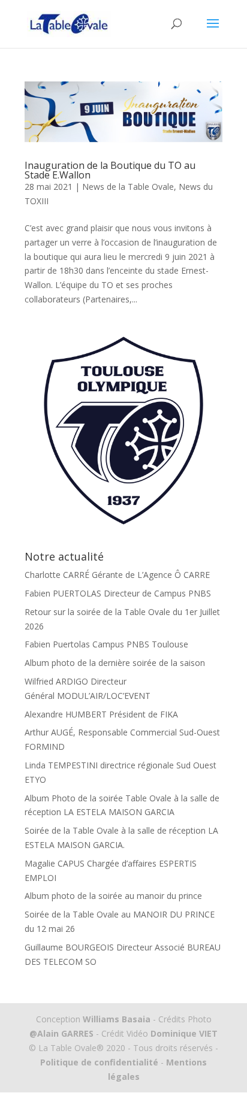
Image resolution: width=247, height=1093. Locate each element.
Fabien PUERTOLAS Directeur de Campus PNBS (118, 593)
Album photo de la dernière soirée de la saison (115, 662)
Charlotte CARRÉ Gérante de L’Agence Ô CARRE (117, 574)
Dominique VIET (184, 1033)
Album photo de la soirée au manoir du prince (113, 895)
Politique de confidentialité (99, 1062)
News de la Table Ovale (128, 186)
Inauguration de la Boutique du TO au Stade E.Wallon (110, 170)
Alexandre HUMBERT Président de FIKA (101, 714)
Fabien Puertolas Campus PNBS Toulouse (106, 644)
